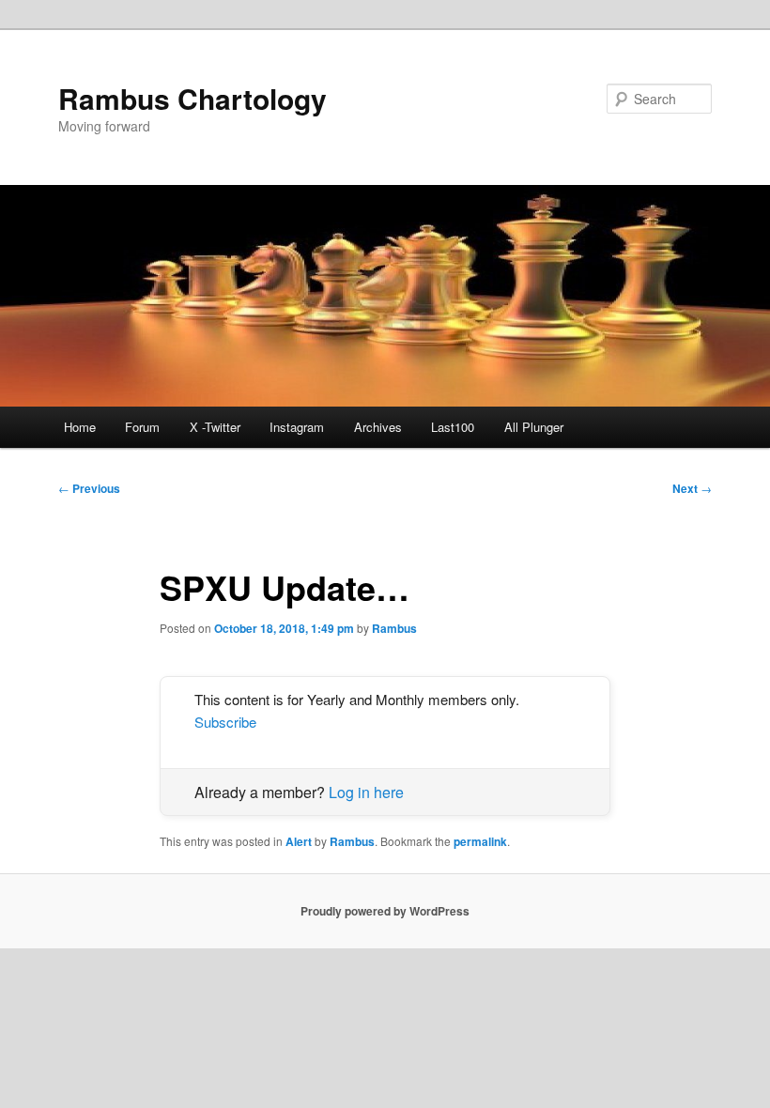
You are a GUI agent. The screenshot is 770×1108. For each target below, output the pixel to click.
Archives (378, 427)
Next (692, 488)
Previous (89, 488)
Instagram (297, 427)
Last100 (452, 427)
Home (80, 427)
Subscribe (225, 721)
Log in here (366, 792)
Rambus (394, 628)
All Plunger (533, 427)
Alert (298, 841)
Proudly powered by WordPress (385, 910)
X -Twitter (215, 427)
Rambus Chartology (192, 98)
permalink (480, 841)
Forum (142, 427)
